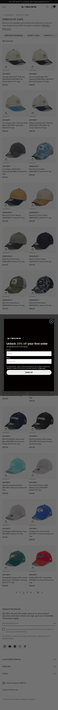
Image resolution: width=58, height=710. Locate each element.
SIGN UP (29, 372)
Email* (9, 350)
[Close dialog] (51, 321)
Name (8, 357)
